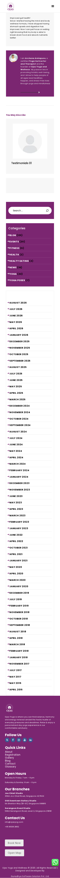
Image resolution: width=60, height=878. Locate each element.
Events (14, 241)
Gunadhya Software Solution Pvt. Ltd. (30, 876)
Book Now (14, 843)
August (18, 302)
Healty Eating (19, 261)
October (18, 354)
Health (14, 254)
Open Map (14, 853)
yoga (13, 274)
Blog (12, 235)
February (19, 470)
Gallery (9, 757)
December (19, 341)
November (19, 347)
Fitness (14, 248)
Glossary (10, 766)
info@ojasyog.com (14, 822)
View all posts (30, 89)
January (18, 335)
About (9, 751)
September (19, 360)
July (15, 309)
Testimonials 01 (21, 163)
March (17, 399)
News (13, 267)
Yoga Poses (17, 280)
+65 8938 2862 (12, 826)
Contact (10, 763)
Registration (12, 754)
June (16, 315)
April (16, 328)
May (15, 322)
